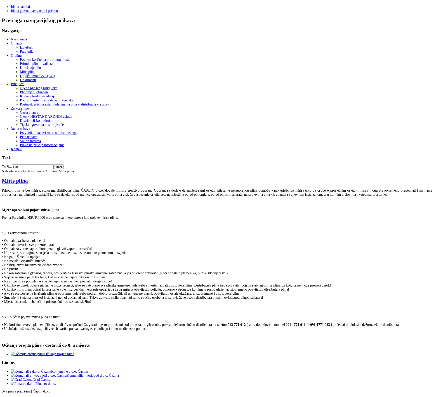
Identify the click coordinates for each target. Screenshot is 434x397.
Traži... (7, 167)
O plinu (51, 171)
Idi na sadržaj (20, 7)
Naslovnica (36, 171)
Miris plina (15, 181)
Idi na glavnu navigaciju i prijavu (34, 11)
